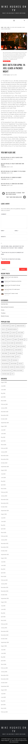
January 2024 (4, 496)
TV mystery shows (6, 373)
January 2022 (4, 583)
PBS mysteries (14, 363)
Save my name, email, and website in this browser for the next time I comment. (12, 247)
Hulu (3, 349)
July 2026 (3, 386)
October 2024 (4, 463)
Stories (2, 310)
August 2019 (4, 690)
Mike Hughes (7, 74)
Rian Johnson (5, 367)
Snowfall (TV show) (20, 367)
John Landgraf (12, 353)
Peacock (20, 363)
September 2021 (5, 598)
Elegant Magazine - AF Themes (8, 740)
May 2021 (3, 613)
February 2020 (4, 668)
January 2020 (4, 671)
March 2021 (3, 620)
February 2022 (4, 580)
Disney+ (3, 339)
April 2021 (3, 616)
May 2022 (3, 569)
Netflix (17, 356)
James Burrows (18, 349)
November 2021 (4, 591)
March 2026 (3, 400)
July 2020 (3, 649)
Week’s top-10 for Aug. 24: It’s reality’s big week (12, 289)
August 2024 (4, 470)
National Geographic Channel (8, 356)
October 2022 (4, 550)
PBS (10, 360)
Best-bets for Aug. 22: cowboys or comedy (11, 177)
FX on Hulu (4, 343)
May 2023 (3, 525)
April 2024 (3, 485)
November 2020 (4, 635)
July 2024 (3, 474)
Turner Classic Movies (17, 370)
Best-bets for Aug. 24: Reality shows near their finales (12, 164)
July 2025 (3, 430)
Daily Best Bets (7, 61)
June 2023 (3, 521)
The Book (3, 313)
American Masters (20, 325)
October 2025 (4, 419)
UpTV (12, 373)
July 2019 (3, 693)
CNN (2, 336)
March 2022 (3, 576)
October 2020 (4, 638)
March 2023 (3, 532)
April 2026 (3, 397)
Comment (3, 214)
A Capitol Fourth (5, 325)
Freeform (21, 339)
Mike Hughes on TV (14, 8)
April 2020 (3, 660)
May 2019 (3, 701)
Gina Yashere (11, 343)
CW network (11, 336)
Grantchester (18, 343)
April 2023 (3, 529)
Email (16, 230)
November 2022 (4, 547)
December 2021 (4, 587)
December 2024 (4, 455)
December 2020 (4, 631)
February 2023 (4, 536)
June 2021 (3, 609)
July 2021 (3, 605)
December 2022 (4, 543)
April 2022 (3, 572)
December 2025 (4, 411)
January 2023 (4, 540)
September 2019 (5, 686)
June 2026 (3, 389)
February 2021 (4, 624)
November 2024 (4, 459)
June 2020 (3, 653)
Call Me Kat (13, 332)
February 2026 (4, 404)
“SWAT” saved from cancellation (14, 197)
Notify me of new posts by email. (11, 259)
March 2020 (3, 664)
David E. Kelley (18, 336)
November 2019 (4, 679)
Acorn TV (13, 325)
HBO (9, 346)
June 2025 (3, 433)
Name (3, 230)
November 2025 (4, 415)
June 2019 (3, 697)
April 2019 (3, 704)
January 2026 (4, 408)
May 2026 (3, 393)
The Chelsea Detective (6, 370)
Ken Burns (19, 353)
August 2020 (4, 646)
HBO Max (13, 346)
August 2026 (4, 382)
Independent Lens (9, 349)
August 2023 (4, 514)
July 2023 (3, 518)
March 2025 (3, 444)
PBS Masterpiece (5, 363)
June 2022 (3, 565)
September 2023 (5, 510)
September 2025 (5, 422)
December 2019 (4, 675)
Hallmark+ (4, 346)
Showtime (12, 367)
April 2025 (3, 441)
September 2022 (5, 554)
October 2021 (4, 594)
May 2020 (3, 657)
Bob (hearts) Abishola (12, 329)
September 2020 (5, 642)
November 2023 (4, 503)
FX (25, 339)
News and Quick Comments (7, 307)
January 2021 (4, 627)
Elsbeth (15, 339)
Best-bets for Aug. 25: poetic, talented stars (11, 157)
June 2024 (3, 477)
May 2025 (3, 437)
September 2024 (5, 466)
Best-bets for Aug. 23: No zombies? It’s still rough (13, 171)
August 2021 (4, 602)
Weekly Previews (5, 316)
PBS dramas (14, 360)
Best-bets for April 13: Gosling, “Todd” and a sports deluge (15, 193)
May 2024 (3, 481)
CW (6, 336)
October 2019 (4, 682)
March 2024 (3, 488)
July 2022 (3, 562)
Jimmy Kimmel (4, 353)
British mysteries (5, 332)
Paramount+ (4, 360)
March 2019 (3, 708)
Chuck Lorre (20, 332)
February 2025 (4, 448)
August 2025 (4, 426)
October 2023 (4, 507)
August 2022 (4, 558)
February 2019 (4, 712)
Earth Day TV (9, 339)
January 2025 (4, 452)
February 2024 (4, 492)
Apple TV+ (4, 329)
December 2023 (4, 499)
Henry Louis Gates (21, 346)
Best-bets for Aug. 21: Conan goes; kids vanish (12, 183)
